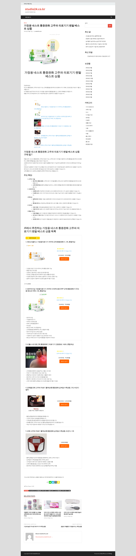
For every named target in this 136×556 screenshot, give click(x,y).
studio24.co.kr (35, 9)
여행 (87, 133)
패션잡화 (88, 139)
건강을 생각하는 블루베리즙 (93, 36)
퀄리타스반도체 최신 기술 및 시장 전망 (96, 44)
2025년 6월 (89, 75)
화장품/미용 (89, 144)
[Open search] (111, 17)
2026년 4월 (89, 67)
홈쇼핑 (25, 22)
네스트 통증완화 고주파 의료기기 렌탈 (62, 490)
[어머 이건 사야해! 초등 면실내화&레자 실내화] (73, 505)
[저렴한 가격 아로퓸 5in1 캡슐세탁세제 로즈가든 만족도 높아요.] (33, 505)
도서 (87, 112)
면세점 (87, 117)
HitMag (110, 553)
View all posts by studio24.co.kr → (44, 537)
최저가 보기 (64, 259)
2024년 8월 (89, 86)
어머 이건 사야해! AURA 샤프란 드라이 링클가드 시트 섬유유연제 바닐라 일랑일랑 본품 (52, 514)
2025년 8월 (89, 70)
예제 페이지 (28, 17)
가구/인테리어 (90, 107)
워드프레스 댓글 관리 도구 (103, 56)
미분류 (87, 120)
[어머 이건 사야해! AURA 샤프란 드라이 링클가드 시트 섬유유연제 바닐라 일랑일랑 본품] (53, 505)
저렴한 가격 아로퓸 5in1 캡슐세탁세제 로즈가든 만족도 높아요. (32, 514)
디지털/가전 (89, 115)
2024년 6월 (89, 91)
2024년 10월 (89, 81)
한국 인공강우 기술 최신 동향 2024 (95, 46)
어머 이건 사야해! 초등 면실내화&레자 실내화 (72, 513)
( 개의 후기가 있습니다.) (64, 251)
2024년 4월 (89, 97)
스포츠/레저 (89, 125)
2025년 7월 (89, 73)
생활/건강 (88, 123)
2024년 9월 (89, 83)
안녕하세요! (90, 56)
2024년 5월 (89, 94)
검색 (86, 23)
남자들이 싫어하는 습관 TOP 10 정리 (96, 41)
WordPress (103, 553)
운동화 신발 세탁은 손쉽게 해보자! (95, 38)
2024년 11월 (89, 78)
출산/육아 (88, 136)
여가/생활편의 (90, 131)
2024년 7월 (89, 89)
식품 (87, 128)
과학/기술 (88, 109)
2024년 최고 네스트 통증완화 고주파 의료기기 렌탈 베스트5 (41, 490)
